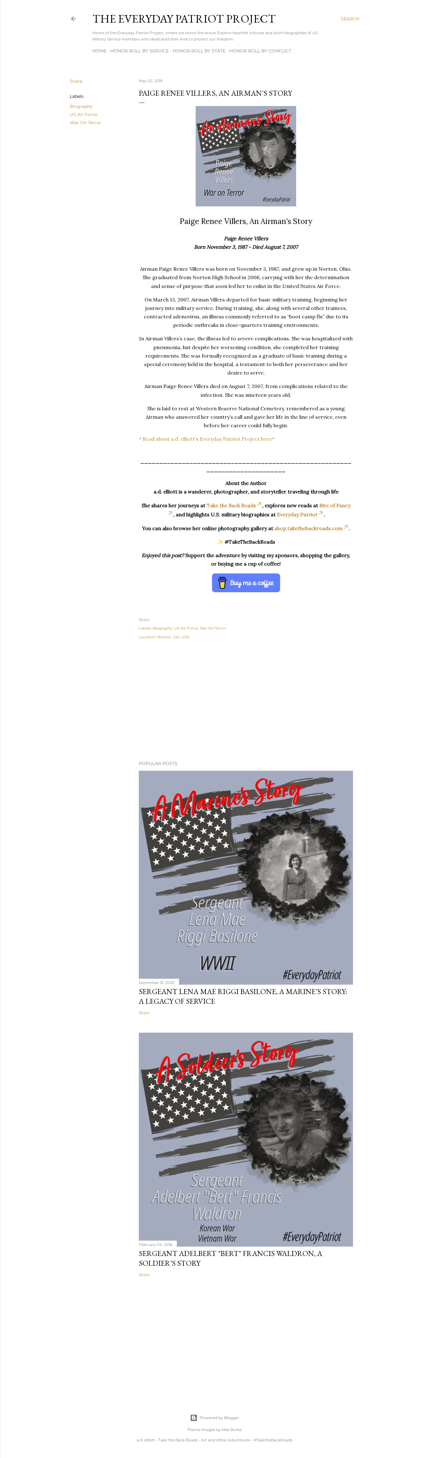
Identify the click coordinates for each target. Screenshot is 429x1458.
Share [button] (76, 81)
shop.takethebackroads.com (308, 528)
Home (99, 51)
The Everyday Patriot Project (184, 18)
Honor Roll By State (198, 51)
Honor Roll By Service (139, 51)
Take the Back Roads (231, 505)
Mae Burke (232, 1429)
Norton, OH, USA (173, 637)
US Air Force (83, 114)
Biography (81, 106)
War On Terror (85, 122)
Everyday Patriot (297, 514)
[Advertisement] (246, 701)
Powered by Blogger (219, 1417)
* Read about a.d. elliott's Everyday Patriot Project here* (206, 439)
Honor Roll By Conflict (260, 51)
